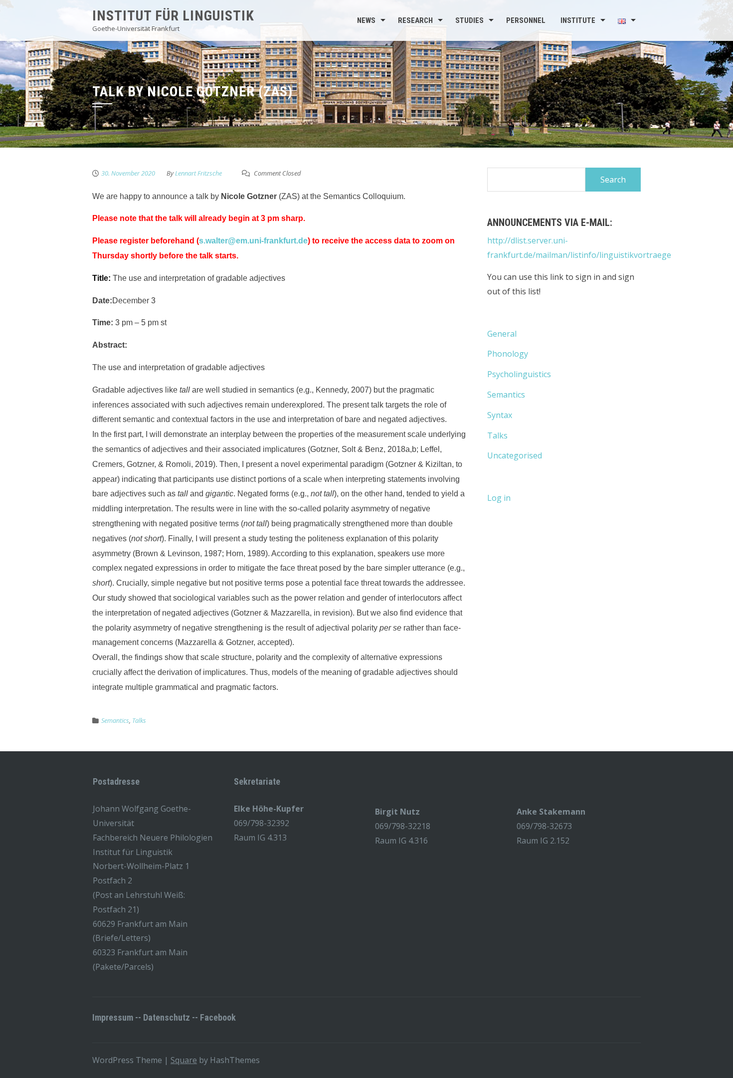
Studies (469, 20)
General (502, 333)
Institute (577, 20)
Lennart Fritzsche (198, 173)
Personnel (526, 20)
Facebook (218, 1017)
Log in (499, 497)
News (366, 20)
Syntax (499, 415)
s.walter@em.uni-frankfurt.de (253, 240)
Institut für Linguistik (173, 15)
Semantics (115, 720)
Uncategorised (514, 455)
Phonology (507, 353)
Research (415, 20)
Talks (139, 720)
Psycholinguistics (519, 374)
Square (184, 1060)
